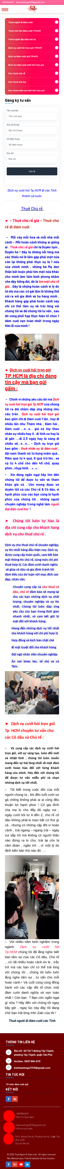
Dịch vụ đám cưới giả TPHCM (23, 56)
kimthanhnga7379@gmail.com (31, 1125)
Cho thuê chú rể (16, 73)
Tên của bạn (12, 110)
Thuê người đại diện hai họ (22, 39)
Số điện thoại (13, 138)
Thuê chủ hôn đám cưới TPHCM (24, 30)
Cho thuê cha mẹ (17, 81)
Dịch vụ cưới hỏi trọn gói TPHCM (25, 47)
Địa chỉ (10, 153)
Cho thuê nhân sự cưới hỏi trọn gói (26, 90)
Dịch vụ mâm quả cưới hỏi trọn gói (26, 64)
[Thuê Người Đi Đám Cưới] (32, 9)
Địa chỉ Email (13, 124)
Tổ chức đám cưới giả (17, 1084)
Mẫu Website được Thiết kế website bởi (25, 1158)
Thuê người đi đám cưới (20, 22)
